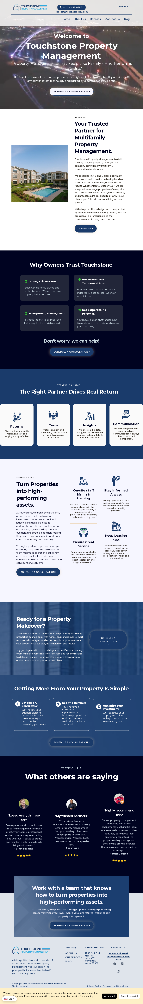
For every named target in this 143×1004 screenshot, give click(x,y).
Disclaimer (122, 986)
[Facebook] (114, 964)
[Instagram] (118, 971)
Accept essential (129, 996)
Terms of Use (109, 986)
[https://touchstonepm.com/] (30, 7)
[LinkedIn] (122, 964)
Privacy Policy (94, 986)
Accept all (109, 996)
